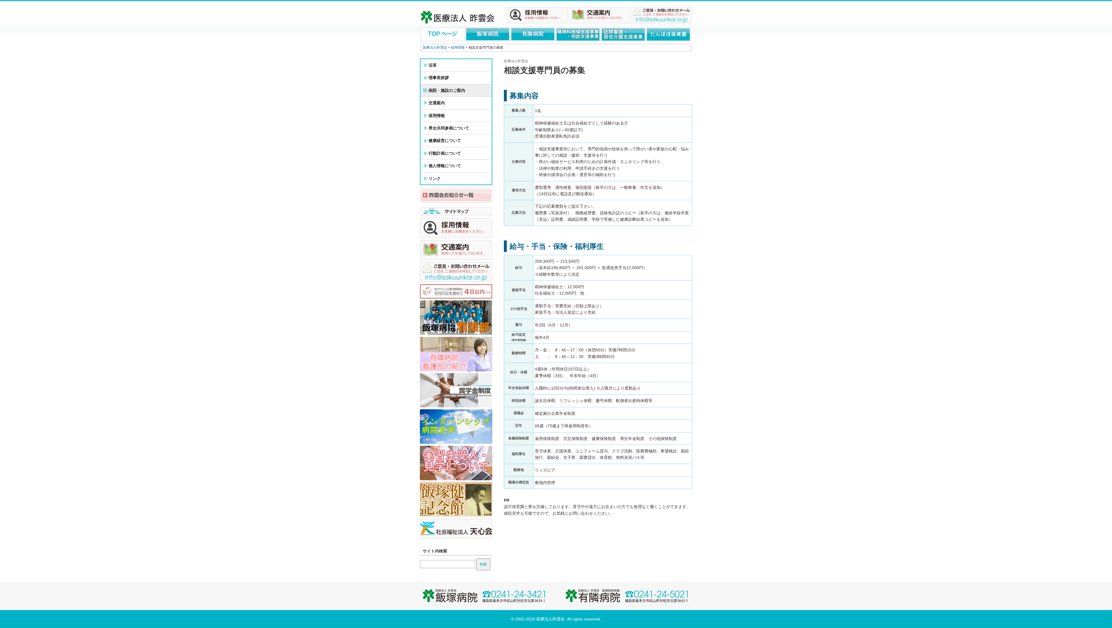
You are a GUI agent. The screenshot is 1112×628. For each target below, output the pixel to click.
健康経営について (445, 140)
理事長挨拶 (439, 77)
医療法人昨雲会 (435, 47)
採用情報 (458, 47)
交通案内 (437, 103)
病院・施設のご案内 (447, 90)
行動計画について (445, 153)
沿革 (433, 65)
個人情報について (445, 165)
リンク (435, 178)
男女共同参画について (449, 128)
